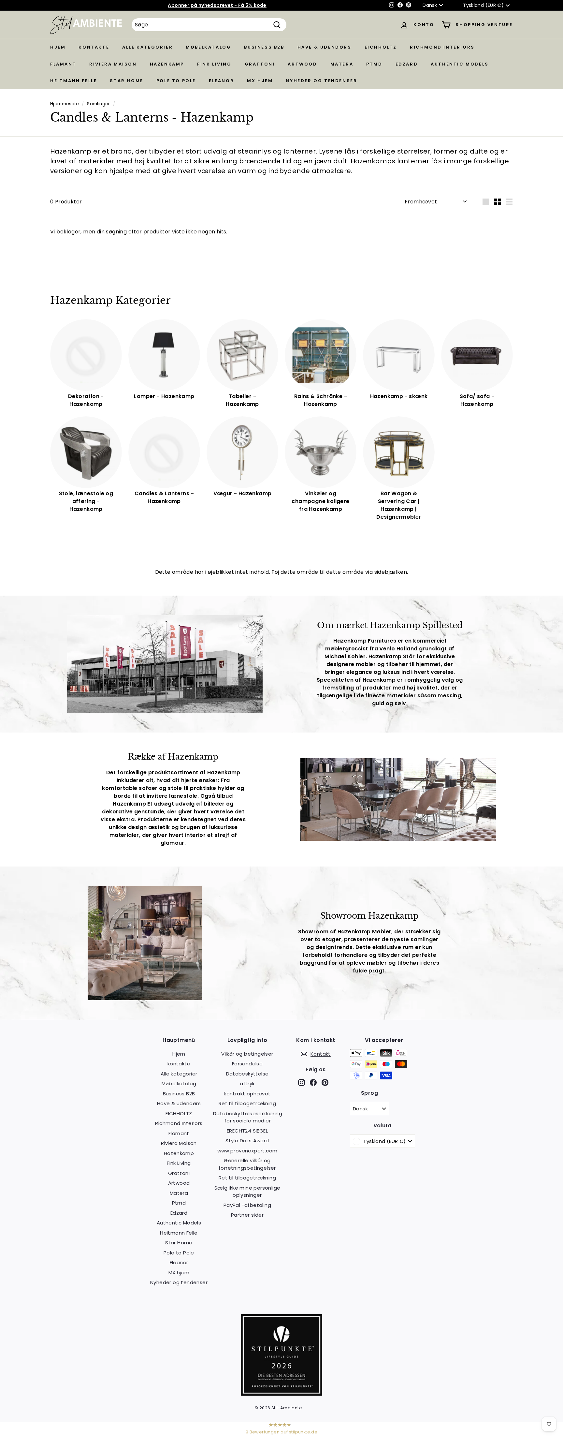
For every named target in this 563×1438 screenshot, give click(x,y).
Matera (342, 64)
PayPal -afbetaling (247, 1205)
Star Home (126, 81)
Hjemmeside (64, 104)
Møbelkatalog (208, 47)
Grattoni (260, 64)
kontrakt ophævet (247, 1093)
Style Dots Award (247, 1140)
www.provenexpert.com (247, 1150)
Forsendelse (247, 1063)
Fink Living (214, 64)
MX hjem (260, 81)
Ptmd (374, 64)
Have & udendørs (324, 47)
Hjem (57, 47)
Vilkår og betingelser (247, 1053)
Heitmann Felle (73, 81)
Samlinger (98, 104)
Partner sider (247, 1214)
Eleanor (221, 81)
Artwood (302, 64)
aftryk (247, 1083)
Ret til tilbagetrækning (247, 1103)
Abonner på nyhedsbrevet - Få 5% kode (217, 5)
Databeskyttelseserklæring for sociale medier (247, 1117)
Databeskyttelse (247, 1073)
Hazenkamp (167, 64)
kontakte (94, 47)
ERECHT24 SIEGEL (247, 1130)
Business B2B (264, 47)
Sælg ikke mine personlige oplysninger (247, 1191)
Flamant (63, 64)
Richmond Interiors (442, 47)
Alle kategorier (147, 47)
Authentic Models (460, 64)
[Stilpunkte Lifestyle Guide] (281, 1393)
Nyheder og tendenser (321, 81)
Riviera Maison (113, 64)
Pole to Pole (176, 81)
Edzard (407, 64)
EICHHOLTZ (381, 47)
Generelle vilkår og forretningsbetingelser (247, 1164)
